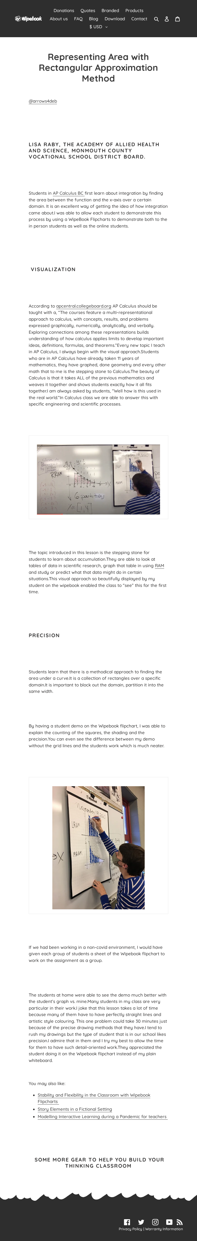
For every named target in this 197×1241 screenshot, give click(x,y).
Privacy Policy (130, 1229)
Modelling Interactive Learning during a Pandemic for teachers (103, 1116)
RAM (159, 565)
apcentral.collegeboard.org (83, 306)
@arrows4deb (43, 101)
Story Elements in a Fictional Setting (75, 1109)
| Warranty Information (163, 1229)
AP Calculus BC (69, 193)
